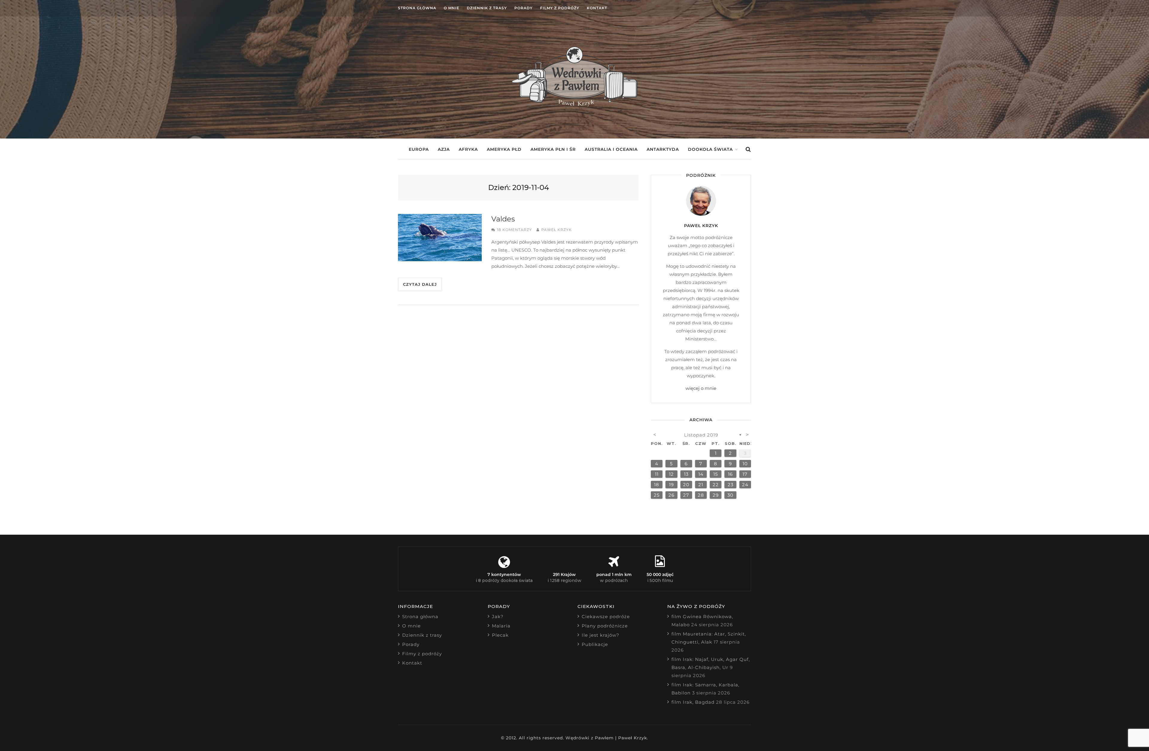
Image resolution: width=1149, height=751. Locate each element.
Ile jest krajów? (600, 635)
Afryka (468, 149)
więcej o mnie (701, 388)
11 (657, 474)
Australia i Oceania (611, 149)
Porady (523, 8)
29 (716, 495)
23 (730, 484)
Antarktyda (663, 149)
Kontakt (597, 8)
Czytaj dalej (420, 284)
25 (656, 495)
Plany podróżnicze (605, 626)
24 (745, 484)
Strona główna (417, 8)
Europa (419, 149)
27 (686, 495)
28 (701, 495)
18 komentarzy (514, 229)
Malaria (501, 626)
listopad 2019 (701, 435)
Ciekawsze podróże (606, 616)
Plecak (500, 635)
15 (715, 474)
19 (671, 484)
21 (700, 484)
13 (686, 474)
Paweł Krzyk (556, 229)
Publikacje (595, 644)
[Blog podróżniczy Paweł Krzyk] (574, 104)
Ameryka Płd (504, 149)
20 (686, 484)
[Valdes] (440, 237)
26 (671, 495)
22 (716, 484)
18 (656, 484)
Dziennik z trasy (487, 8)
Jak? (498, 616)
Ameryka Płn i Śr (553, 149)
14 (700, 474)
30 (730, 495)
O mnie (451, 8)
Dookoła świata (710, 149)
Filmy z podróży (559, 8)
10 (745, 463)
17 (745, 474)
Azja (444, 149)
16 (730, 474)
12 (671, 474)
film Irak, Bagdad (693, 702)
